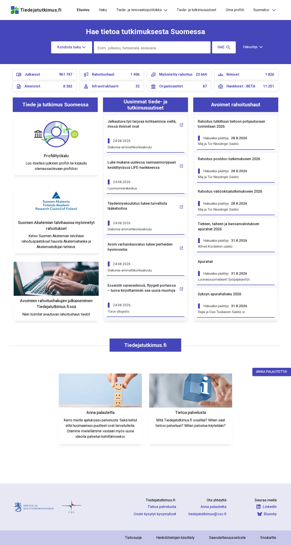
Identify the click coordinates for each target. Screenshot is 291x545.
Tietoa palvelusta (162, 507)
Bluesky (270, 514)
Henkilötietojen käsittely (175, 537)
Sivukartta (268, 537)
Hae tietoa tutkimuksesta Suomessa (145, 31)
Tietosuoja (133, 537)
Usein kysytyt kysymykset (155, 514)
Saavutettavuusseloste (227, 537)
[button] (251, 47)
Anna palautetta (213, 507)
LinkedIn (270, 507)
